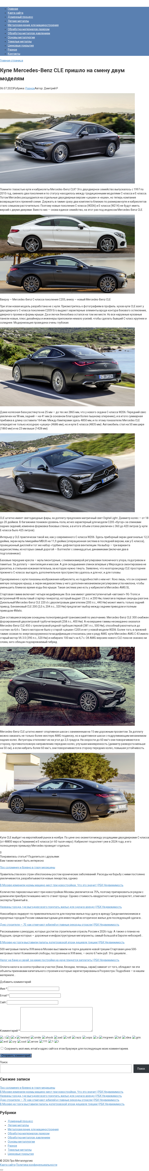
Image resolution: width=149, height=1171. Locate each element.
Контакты (14, 53)
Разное (12, 49)
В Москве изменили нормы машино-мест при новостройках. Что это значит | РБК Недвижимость (61, 1091)
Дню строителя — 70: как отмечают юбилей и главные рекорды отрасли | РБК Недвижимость (59, 1100)
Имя (3, 988)
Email (4, 995)
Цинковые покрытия (21, 45)
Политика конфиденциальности (36, 1164)
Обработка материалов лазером (28, 29)
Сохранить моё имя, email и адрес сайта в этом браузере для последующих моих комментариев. (66, 1048)
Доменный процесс (20, 16)
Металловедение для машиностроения (33, 25)
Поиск (4, 1062)
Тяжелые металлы (20, 41)
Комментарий (10, 1030)
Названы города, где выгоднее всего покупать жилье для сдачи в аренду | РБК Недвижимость (61, 1095)
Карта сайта (15, 12)
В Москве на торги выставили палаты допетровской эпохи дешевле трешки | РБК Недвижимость (62, 1104)
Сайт (3, 1002)
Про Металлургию (11, 2)
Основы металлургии (21, 37)
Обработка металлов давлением (29, 33)
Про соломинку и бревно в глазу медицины (27, 1087)
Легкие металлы (18, 21)
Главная (13, 8)
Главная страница (11, 60)
